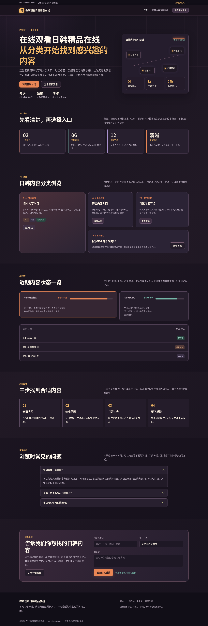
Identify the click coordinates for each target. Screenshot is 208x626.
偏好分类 (143, 537)
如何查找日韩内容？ (53, 470)
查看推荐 (146, 220)
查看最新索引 (51, 84)
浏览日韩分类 (29, 84)
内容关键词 (99, 537)
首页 (146, 10)
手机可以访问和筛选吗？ (55, 502)
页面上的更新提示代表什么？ (58, 493)
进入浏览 (29, 227)
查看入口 (98, 220)
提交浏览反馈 (180, 10)
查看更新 (177, 245)
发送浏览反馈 (103, 572)
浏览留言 (98, 551)
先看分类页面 (34, 572)
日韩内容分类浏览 (160, 10)
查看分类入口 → (182, 2)
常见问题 (149, 601)
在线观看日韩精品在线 (35, 10)
